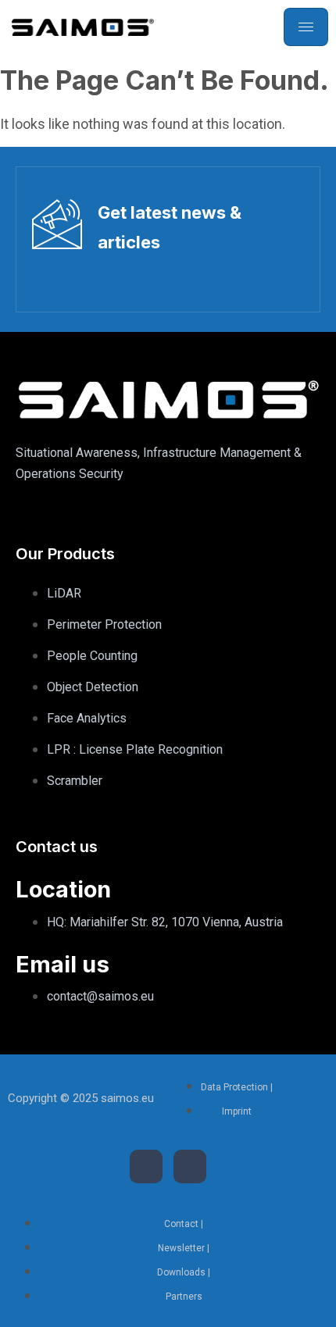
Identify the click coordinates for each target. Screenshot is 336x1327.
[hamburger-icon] (306, 27)
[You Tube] (189, 1166)
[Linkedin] (146, 1166)
